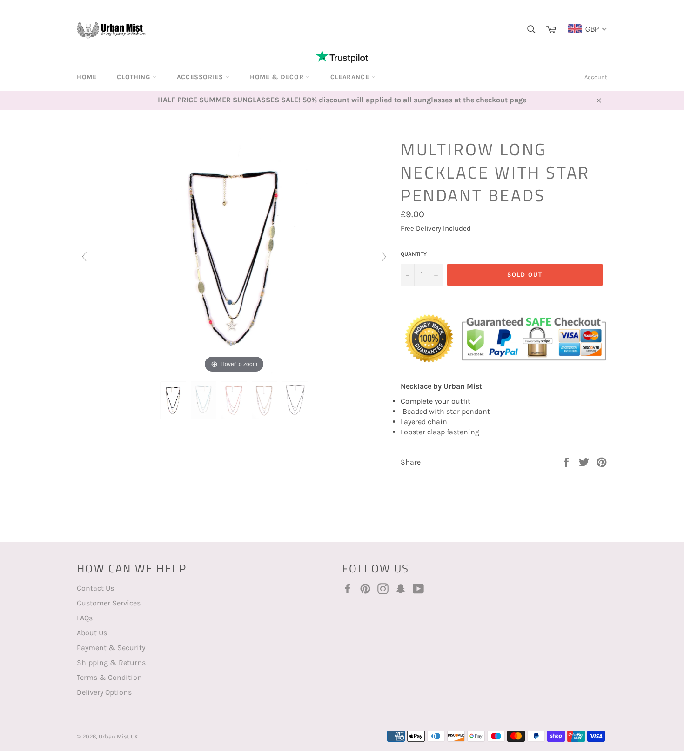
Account (595, 76)
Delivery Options (104, 692)
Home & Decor (278, 77)
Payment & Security (111, 647)
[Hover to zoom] (234, 255)
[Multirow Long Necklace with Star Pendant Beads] (173, 400)
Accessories (201, 77)
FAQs (85, 617)
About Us (92, 632)
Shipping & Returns (111, 662)
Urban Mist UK (118, 736)
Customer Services (109, 602)
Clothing (134, 77)
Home (86, 77)
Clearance (350, 77)
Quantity (414, 254)
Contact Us (95, 588)
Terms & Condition (109, 677)
